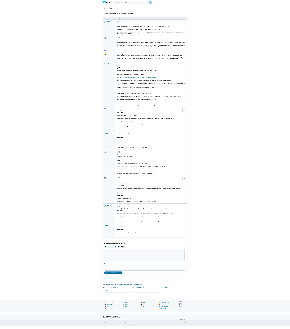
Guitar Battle (145, 308)
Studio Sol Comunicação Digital (185, 322)
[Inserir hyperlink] (115, 247)
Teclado (144, 304)
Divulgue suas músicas (129, 308)
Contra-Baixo (127, 304)
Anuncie (116, 322)
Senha (105, 267)
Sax (143, 306)
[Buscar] (150, 2)
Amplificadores (110, 304)
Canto (108, 306)
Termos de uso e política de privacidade (147, 322)
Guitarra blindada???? (165, 287)
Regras (105, 322)
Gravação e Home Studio (166, 306)
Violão (144, 302)
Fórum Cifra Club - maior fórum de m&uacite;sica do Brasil (106, 2)
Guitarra (110, 8)
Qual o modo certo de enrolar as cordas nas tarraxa (142, 290)
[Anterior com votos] (183, 180)
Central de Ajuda (123, 322)
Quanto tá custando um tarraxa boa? (110, 290)
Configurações (132, 322)
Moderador (106, 134)
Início (104, 8)
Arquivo (111, 322)
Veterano (105, 22)
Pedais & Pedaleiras (165, 302)
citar (117, 22)
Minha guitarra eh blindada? (138, 287)
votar (120, 38)
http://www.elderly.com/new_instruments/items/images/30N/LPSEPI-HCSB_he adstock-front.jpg (136, 77)
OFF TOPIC (163, 308)
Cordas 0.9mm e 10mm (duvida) (109, 287)
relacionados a (124, 284)
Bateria (162, 304)
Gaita (126, 306)
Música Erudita (110, 308)
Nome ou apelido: (108, 263)
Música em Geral (110, 302)
